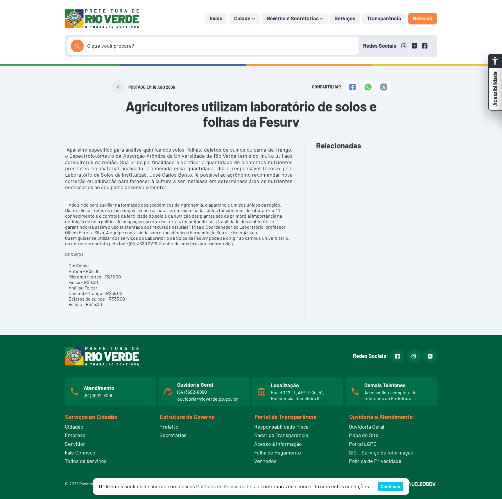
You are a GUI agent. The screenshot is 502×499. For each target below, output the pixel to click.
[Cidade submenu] (253, 18)
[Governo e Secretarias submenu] (321, 18)
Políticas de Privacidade (223, 486)
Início (216, 18)
